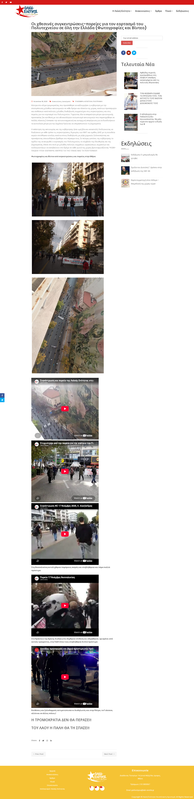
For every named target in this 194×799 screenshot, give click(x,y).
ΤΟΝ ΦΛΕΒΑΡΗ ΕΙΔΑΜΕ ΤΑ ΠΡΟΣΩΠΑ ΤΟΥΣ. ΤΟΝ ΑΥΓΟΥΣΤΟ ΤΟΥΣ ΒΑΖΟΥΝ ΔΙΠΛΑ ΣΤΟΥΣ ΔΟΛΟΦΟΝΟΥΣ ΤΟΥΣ (151, 98)
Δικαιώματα (66, 101)
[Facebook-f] (91, 788)
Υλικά (168, 11)
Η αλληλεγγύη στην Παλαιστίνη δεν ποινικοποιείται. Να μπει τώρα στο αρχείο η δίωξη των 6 (151, 119)
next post (108, 754)
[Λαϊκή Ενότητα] (27, 11)
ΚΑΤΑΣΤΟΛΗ (88, 101)
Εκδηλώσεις (182, 11)
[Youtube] (11, 2)
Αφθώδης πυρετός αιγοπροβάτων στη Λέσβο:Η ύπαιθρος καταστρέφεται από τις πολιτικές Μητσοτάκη (149, 77)
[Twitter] (6, 2)
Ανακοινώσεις (142, 11)
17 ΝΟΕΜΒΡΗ (79, 101)
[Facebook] (2, 2)
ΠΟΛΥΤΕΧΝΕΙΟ (98, 101)
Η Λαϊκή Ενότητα (121, 11)
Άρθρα (158, 11)
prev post (39, 754)
